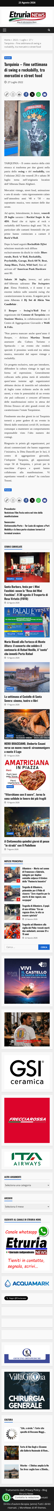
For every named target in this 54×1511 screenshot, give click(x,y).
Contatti (43, 1497)
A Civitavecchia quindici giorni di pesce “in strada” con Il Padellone (26, 843)
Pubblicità (31, 1497)
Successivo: (27, 527)
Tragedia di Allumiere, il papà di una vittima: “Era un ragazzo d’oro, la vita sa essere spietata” (12, 912)
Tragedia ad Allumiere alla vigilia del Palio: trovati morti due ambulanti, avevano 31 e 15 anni (12, 931)
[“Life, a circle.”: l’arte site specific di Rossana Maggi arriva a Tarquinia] (11, 1434)
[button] (4, 30)
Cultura (8, 1419)
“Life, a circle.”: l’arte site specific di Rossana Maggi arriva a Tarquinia (32, 1430)
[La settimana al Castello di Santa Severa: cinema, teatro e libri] (27, 677)
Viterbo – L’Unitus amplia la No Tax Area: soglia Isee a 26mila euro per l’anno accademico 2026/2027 (34, 1467)
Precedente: (23, 512)
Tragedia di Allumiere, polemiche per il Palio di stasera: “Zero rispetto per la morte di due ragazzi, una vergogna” (12, 893)
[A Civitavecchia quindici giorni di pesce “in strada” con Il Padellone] (27, 822)
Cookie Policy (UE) (14, 1497)
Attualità (11, 634)
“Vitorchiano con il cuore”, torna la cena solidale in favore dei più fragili (25, 796)
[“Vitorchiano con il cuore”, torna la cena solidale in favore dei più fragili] (27, 775)
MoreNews (25, 1507)
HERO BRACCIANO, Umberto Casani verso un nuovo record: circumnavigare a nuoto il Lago (27, 747)
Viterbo (10, 579)
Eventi (8, 57)
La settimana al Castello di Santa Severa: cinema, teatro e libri (23, 698)
